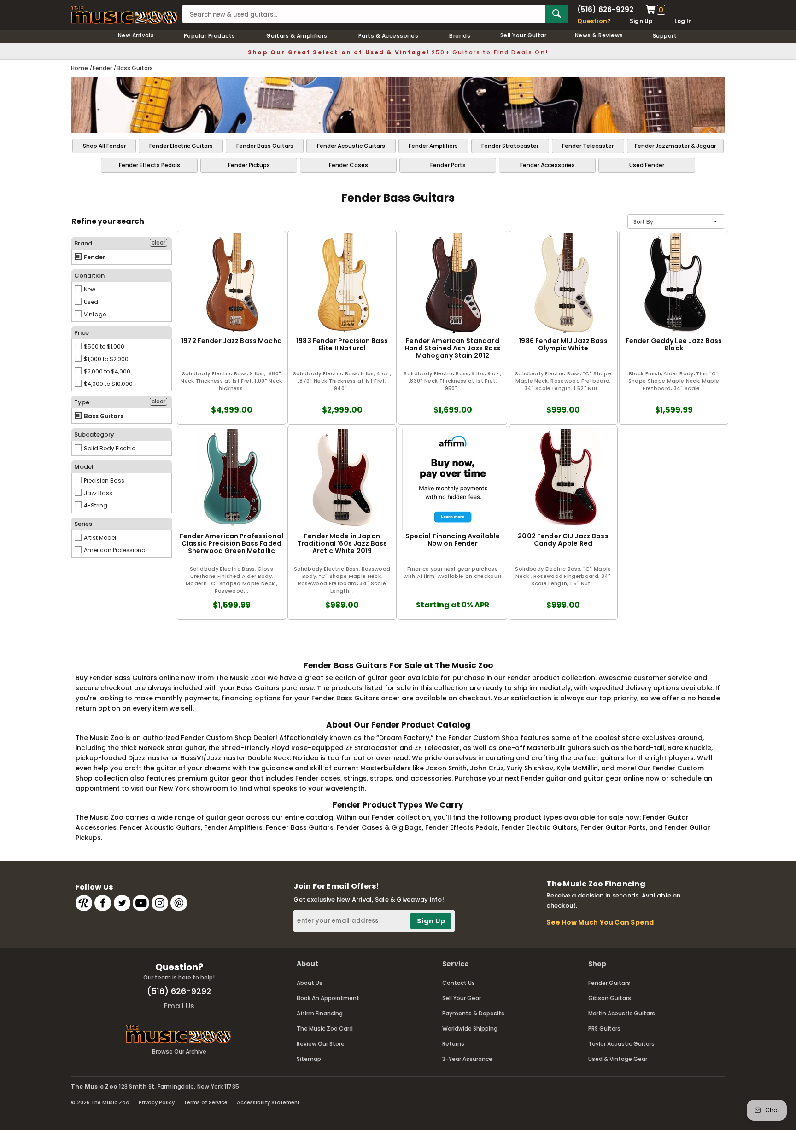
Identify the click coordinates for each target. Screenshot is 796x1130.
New (88, 289)
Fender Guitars (609, 983)
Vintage (94, 314)
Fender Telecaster (588, 146)
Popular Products (209, 36)
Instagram (160, 903)
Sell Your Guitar (523, 35)
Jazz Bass (97, 493)
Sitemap (309, 1059)
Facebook (102, 903)
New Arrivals (136, 35)
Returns (453, 1044)
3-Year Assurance (467, 1059)
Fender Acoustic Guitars (351, 146)
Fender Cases (348, 165)
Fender (93, 257)
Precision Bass (103, 480)
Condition (89, 275)
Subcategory (94, 434)
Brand (83, 243)
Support (665, 36)
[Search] (556, 14)
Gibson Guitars (609, 998)
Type (81, 402)
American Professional (114, 550)
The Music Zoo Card (325, 1028)
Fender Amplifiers (433, 146)
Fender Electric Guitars (181, 146)
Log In (683, 21)
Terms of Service (206, 1102)
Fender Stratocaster (509, 146)
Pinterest (178, 903)
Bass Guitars (102, 416)
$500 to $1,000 (103, 346)
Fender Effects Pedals (149, 165)
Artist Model (99, 538)
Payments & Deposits (473, 1013)
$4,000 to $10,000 (107, 384)
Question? (594, 21)
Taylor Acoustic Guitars (621, 1044)
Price (81, 332)
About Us (309, 983)
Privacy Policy (157, 1102)
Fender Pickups (249, 165)
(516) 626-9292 (605, 9)
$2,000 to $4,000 (106, 371)
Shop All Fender (104, 146)
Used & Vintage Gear (617, 1059)
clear (158, 242)
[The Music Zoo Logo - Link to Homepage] (124, 15)
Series (83, 523)
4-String (94, 505)
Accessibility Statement (268, 1102)
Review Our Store (321, 1044)
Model (84, 466)
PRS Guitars (604, 1028)
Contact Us (458, 983)
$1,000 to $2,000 (105, 359)
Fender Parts (448, 165)
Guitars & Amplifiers (297, 36)
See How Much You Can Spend (600, 922)
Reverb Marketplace (84, 903)
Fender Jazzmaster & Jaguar (675, 146)
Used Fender (646, 165)
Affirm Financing (320, 1013)
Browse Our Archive (179, 1051)
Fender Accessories (547, 165)
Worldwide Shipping (470, 1028)
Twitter (122, 903)
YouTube (141, 903)
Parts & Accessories (388, 36)
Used (90, 302)
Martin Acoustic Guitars (621, 1013)
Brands (459, 36)
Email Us (179, 1006)
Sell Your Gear (461, 998)
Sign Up (641, 21)
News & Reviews (599, 35)
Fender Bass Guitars (264, 146)
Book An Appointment (328, 998)
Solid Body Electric (108, 448)
